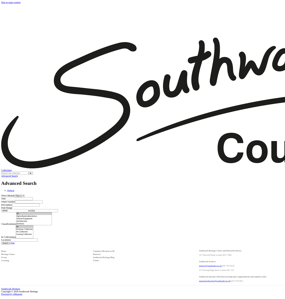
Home (3, 251)
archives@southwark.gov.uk (210, 266)
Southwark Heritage (10, 289)
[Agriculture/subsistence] (34, 216)
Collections (6, 170)
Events (4, 257)
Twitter (96, 260)
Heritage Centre (8, 254)
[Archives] (34, 224)
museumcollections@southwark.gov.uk (215, 281)
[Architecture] (34, 221)
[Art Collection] (24, 232)
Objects (10, 190)
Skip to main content (10, 2)
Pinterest (96, 254)
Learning (5, 260)
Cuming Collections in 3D (103, 251)
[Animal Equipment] (34, 218)
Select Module (8, 195)
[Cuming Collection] (24, 234)
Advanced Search (9, 176)
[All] (34, 213)
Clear (12, 243)
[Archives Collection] (24, 229)
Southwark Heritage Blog (103, 257)
